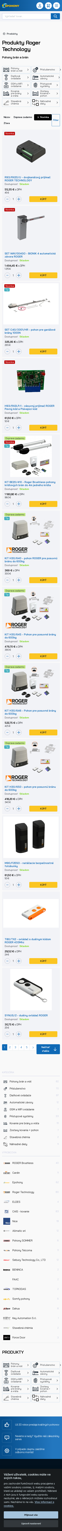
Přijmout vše (31, 1515)
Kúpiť (43, 199)
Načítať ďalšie (45, 1049)
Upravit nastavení (31, 1523)
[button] (40, 5)
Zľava (7, 123)
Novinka (44, 117)
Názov (7, 117)
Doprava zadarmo (23, 117)
